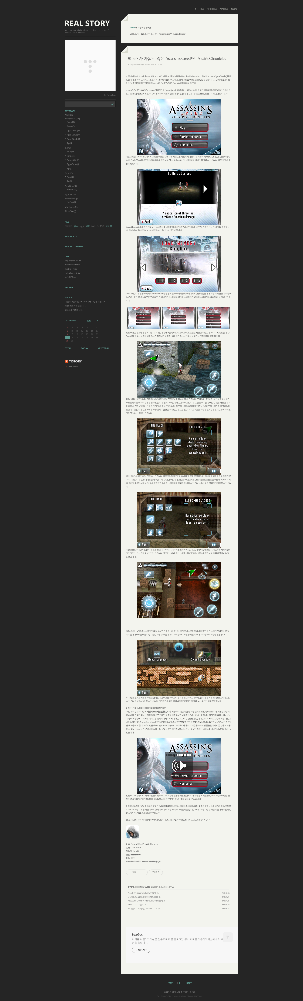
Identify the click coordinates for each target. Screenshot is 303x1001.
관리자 (185, 992)
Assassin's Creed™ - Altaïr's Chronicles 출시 (145, 901)
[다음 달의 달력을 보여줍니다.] (98, 320)
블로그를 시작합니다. (74, 310)
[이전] (142, 592)
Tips (69, 143)
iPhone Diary (70, 211)
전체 (69, 115)
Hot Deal (71, 202)
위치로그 (224, 9)
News (71, 122)
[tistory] (73, 362)
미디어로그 (212, 9)
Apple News (71, 186)
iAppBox (137, 934)
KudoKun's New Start (72, 264)
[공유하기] (139, 872)
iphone (76, 226)
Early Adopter (161, 996)
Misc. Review (71, 207)
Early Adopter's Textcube (73, 260)
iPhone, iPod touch (135, 887)
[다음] (215, 592)
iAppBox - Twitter (71, 269)
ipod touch (94, 226)
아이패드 (68, 226)
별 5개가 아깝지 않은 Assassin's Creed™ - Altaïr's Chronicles (163, 34)
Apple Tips (70, 194)
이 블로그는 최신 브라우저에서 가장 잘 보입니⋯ (85, 301)
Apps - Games (151, 887)
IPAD (102, 226)
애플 (88, 226)
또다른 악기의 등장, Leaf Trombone (142, 908)
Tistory (200, 996)
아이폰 (109, 226)
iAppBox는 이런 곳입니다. (75, 306)
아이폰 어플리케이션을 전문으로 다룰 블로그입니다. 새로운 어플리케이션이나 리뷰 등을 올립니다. (177, 941)
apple (82, 226)
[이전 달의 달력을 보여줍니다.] (83, 320)
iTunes (68, 173)
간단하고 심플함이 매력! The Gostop (143, 897)
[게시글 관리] (144, 872)
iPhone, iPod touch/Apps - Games (139, 64)
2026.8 (89, 321)
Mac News (72, 189)
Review (70, 126)
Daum (184, 996)
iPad (68, 148)
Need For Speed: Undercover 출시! (142, 893)
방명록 (234, 9)
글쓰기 (192, 992)
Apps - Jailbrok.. (73, 139)
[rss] (72, 367)
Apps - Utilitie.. (73, 130)
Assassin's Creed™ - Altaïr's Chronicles (140, 861)
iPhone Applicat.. (72, 198)
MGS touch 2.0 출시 (136, 904)
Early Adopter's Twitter (72, 273)
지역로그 (167, 992)
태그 (202, 9)
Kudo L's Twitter (70, 277)
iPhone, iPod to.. (72, 118)
